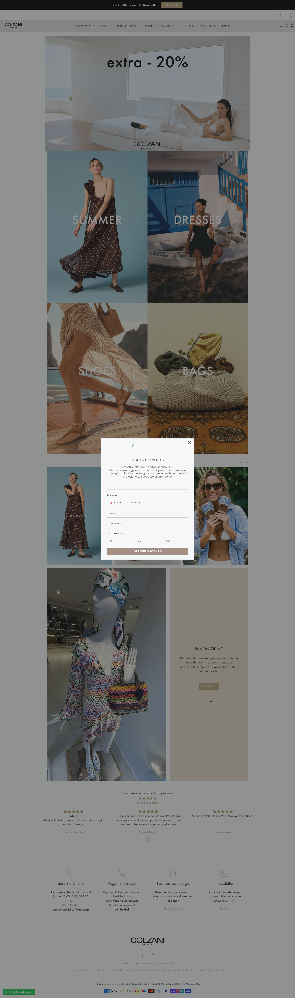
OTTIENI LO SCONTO (148, 551)
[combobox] (115, 503)
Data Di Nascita (115, 533)
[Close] (189, 442)
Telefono (112, 495)
